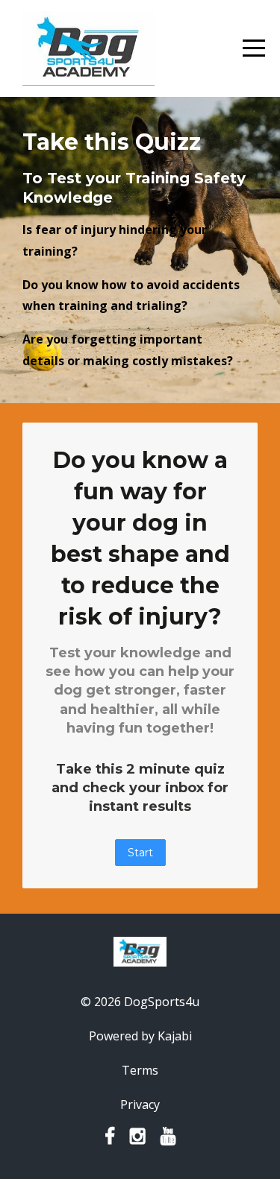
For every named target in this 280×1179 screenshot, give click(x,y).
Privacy (140, 1104)
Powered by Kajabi (140, 1036)
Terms (140, 1070)
